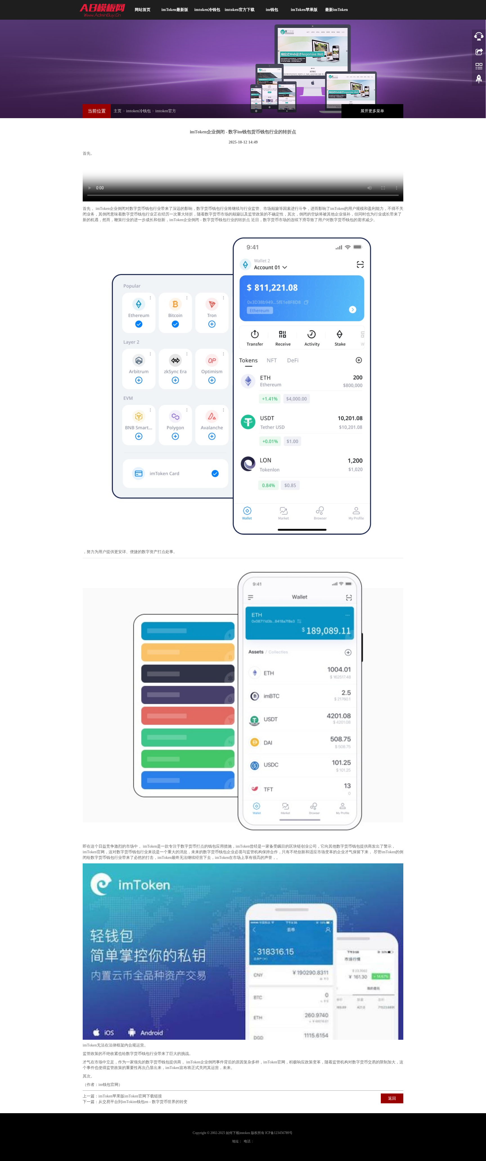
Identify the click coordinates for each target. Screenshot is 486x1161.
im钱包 (272, 10)
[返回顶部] (479, 80)
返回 (392, 1098)
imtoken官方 (165, 111)
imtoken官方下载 (240, 10)
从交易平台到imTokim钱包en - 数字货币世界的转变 (142, 1102)
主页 (118, 111)
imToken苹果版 (304, 10)
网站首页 (142, 10)
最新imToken (336, 10)
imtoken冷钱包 (207, 10)
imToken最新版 (174, 10)
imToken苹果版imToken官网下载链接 (130, 1096)
